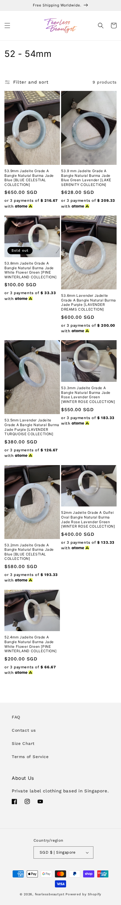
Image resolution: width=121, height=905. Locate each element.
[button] (7, 25)
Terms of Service (30, 756)
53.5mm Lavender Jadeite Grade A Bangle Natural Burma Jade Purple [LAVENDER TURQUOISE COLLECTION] (31, 427)
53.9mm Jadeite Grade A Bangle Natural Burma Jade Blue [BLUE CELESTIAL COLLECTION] (29, 178)
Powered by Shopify (83, 894)
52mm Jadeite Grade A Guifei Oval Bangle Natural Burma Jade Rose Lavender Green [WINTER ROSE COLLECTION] (88, 519)
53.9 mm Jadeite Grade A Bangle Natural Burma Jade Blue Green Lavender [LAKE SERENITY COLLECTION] (86, 178)
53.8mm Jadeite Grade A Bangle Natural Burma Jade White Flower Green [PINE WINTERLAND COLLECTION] (30, 270)
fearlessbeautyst (50, 894)
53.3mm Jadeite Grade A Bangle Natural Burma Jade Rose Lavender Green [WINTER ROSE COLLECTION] (88, 395)
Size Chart (23, 743)
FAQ (16, 717)
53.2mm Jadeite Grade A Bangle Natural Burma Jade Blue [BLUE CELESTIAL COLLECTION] (29, 552)
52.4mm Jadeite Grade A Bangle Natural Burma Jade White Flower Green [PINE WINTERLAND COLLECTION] (30, 644)
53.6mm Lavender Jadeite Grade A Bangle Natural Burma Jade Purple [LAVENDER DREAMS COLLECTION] (88, 302)
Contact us (24, 730)
